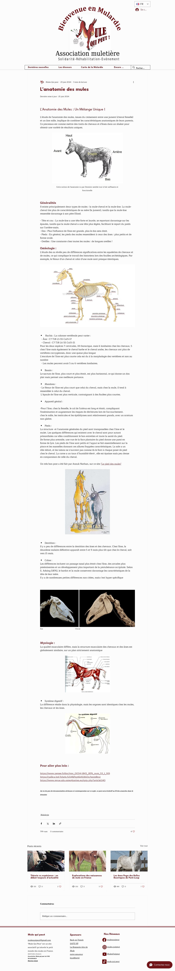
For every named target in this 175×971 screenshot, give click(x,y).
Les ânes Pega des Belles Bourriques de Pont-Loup (127, 877)
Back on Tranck (77, 940)
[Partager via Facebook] (41, 823)
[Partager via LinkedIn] (54, 823)
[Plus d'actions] (133, 82)
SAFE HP (74, 943)
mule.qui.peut (113, 961)
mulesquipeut (113, 939)
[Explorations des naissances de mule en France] (87, 861)
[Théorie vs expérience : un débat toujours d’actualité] (45, 861)
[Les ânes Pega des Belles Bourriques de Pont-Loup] (129, 861)
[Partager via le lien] (60, 823)
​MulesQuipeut (113, 954)
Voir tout (144, 846)
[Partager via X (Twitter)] (47, 823)
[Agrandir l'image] (59, 608)
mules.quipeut (113, 947)
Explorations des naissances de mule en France (87, 877)
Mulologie (45, 814)
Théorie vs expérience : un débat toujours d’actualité (44, 877)
